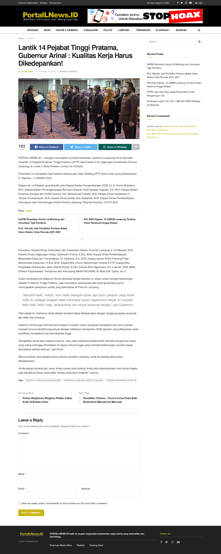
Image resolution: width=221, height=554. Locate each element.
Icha (149, 133)
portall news (27, 71)
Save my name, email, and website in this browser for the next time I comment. (65, 503)
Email (22, 488)
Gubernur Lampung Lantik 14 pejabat (84, 380)
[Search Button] (199, 41)
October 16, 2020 (47, 71)
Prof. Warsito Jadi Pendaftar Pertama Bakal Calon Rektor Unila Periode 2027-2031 (42, 230)
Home (21, 38)
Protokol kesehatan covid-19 (121, 380)
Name (22, 473)
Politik (107, 30)
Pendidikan (143, 30)
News (47, 30)
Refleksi (73, 71)
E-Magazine (91, 30)
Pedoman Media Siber (28, 2)
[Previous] (76, 239)
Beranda (33, 30)
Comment (24, 433)
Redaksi (43, 2)
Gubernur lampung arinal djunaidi (43, 380)
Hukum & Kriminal (67, 30)
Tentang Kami (55, 2)
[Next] (81, 239)
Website (85, 488)
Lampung (123, 30)
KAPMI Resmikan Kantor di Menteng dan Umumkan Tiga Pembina (41, 221)
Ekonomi (181, 30)
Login (200, 2)
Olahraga (162, 30)
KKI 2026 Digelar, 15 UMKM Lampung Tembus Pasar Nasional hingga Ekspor (110, 221)
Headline (30, 38)
